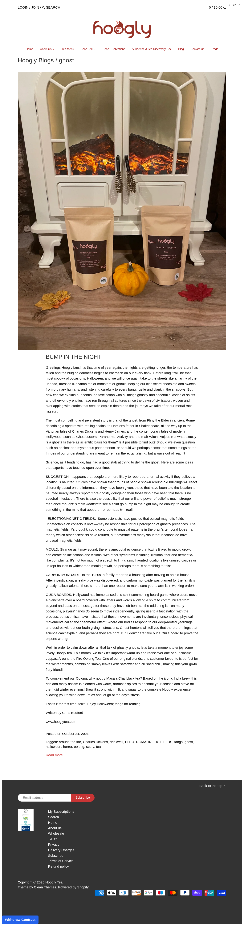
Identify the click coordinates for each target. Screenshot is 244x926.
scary (90, 747)
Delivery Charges (61, 850)
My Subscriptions (61, 811)
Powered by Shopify (73, 887)
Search (53, 817)
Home (52, 823)
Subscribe (55, 856)
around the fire (70, 742)
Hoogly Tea (54, 882)
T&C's (52, 839)
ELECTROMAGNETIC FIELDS (148, 742)
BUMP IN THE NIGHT (73, 357)
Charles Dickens (95, 742)
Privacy (53, 844)
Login (23, 7)
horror (67, 747)
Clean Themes (45, 887)
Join (35, 7)
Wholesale (56, 833)
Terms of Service (61, 861)
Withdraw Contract (20, 920)
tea (98, 747)
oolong (79, 747)
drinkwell (116, 742)
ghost (189, 742)
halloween (53, 747)
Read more (54, 755)
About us (55, 828)
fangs (178, 742)
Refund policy (58, 866)
